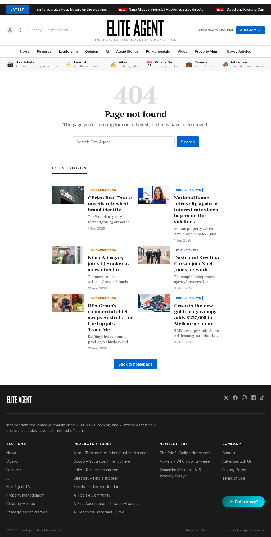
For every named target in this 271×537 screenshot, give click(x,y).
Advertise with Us (237, 461)
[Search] (20, 30)
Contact (229, 452)
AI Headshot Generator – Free (99, 512)
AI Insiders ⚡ (250, 30)
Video (182, 51)
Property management (25, 495)
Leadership (68, 51)
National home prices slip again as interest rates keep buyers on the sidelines (196, 209)
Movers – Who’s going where (185, 461)
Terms (206, 530)
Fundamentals (158, 51)
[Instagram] (244, 397)
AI (107, 51)
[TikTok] (262, 397)
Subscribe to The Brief (215, 30)
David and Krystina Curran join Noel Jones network (196, 263)
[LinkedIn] (253, 397)
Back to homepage (135, 364)
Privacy (191, 530)
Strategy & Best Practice (27, 512)
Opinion (91, 51)
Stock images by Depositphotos (240, 530)
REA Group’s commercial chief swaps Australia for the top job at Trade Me (110, 317)
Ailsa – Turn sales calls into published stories (111, 452)
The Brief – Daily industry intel (185, 452)
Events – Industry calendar (96, 486)
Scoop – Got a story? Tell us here (102, 461)
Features (44, 51)
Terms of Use (233, 478)
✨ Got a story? (243, 501)
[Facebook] (235, 397)
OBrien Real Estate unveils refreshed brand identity (110, 203)
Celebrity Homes (20, 503)
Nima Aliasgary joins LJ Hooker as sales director (154, 9)
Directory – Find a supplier (96, 478)
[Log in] (10, 30)
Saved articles (239, 51)
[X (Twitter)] (226, 397)
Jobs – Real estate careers (96, 469)
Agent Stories (127, 51)
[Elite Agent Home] (135, 28)
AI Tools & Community (92, 495)
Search (188, 142)
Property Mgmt (207, 51)
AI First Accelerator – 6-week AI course (107, 503)
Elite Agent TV (18, 486)
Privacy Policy (234, 469)
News (24, 51)
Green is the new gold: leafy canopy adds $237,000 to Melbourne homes (195, 314)
